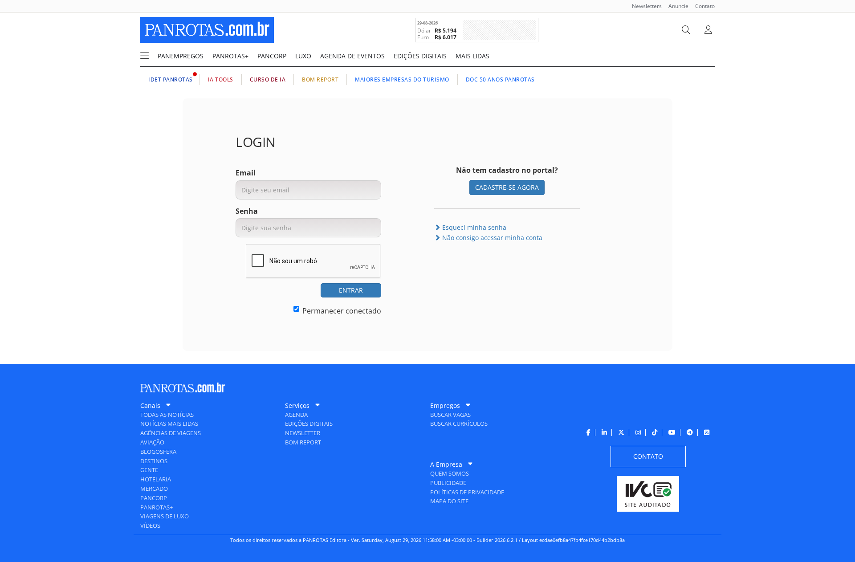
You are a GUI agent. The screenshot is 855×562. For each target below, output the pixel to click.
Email (246, 173)
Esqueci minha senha (473, 227)
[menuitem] (643, 6)
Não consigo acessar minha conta (491, 237)
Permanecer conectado (341, 311)
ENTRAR (351, 290)
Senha (247, 211)
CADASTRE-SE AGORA (507, 187)
